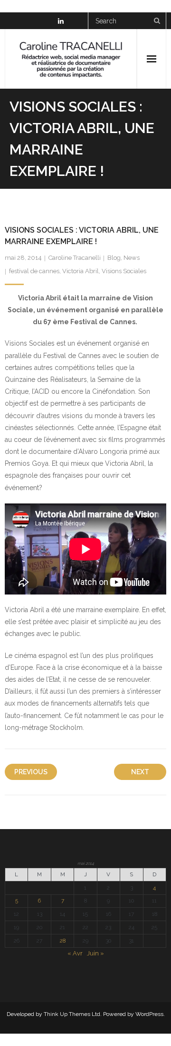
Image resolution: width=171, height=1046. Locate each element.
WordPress (149, 1014)
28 (63, 940)
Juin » (95, 953)
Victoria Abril (80, 271)
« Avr (75, 953)
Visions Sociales (124, 271)
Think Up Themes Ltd (72, 1014)
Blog (114, 257)
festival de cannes (34, 271)
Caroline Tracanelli (74, 257)
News (132, 257)
